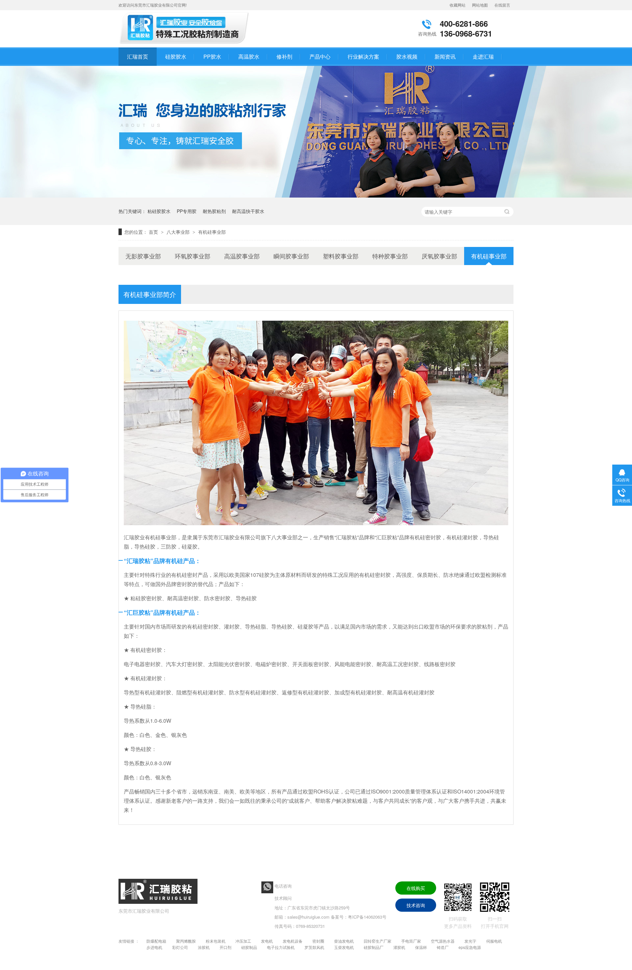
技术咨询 (416, 905)
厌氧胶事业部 (439, 256)
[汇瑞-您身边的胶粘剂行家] (316, 195)
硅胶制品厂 (373, 947)
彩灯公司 (180, 947)
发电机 (267, 941)
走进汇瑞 (483, 56)
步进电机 (154, 947)
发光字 (470, 941)
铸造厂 (443, 947)
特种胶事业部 (390, 256)
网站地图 (480, 5)
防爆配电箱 (156, 941)
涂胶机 (204, 947)
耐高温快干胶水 (248, 211)
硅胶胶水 (175, 56)
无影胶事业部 (143, 256)
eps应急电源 (470, 947)
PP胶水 (212, 56)
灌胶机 (399, 947)
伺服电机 (494, 941)
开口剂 (225, 947)
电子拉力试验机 (281, 947)
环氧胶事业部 (192, 256)
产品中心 (319, 56)
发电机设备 (293, 941)
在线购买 (416, 888)
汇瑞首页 (137, 56)
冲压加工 (243, 941)
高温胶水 (248, 56)
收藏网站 (457, 5)
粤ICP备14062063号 (367, 917)
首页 (154, 232)
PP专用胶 (187, 211)
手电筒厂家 (411, 941)
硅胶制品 (249, 947)
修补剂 (284, 56)
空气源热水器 (443, 941)
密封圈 (318, 941)
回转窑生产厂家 (377, 941)
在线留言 (502, 5)
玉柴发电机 (344, 947)
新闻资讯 (445, 56)
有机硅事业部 (212, 232)
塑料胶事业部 (340, 256)
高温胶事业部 (242, 256)
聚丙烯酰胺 (186, 941)
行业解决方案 (363, 56)
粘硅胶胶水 (159, 211)
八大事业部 (179, 232)
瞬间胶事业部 (291, 256)
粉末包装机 (215, 941)
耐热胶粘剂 (214, 211)
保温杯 (421, 947)
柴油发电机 (344, 941)
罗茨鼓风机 (314, 947)
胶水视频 (406, 56)
